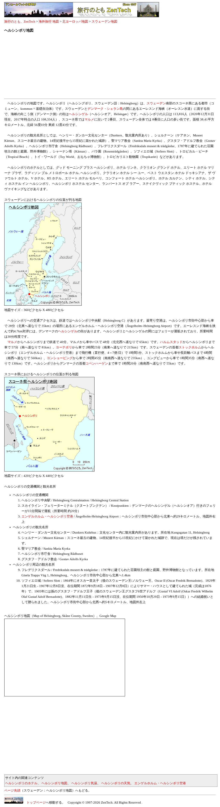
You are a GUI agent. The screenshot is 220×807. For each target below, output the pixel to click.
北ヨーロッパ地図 (75, 21)
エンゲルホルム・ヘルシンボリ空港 (47, 516)
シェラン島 (115, 108)
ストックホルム (190, 347)
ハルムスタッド (171, 342)
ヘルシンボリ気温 (84, 783)
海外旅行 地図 (49, 21)
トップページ (34, 802)
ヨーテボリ (64, 347)
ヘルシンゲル (78, 114)
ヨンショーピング (60, 358)
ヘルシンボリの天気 (115, 783)
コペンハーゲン (97, 363)
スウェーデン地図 (104, 21)
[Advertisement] (110, 67)
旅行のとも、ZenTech (19, 21)
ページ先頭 (12, 790)
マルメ (89, 119)
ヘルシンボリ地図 (54, 783)
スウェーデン (156, 103)
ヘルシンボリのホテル (21, 783)
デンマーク (95, 108)
